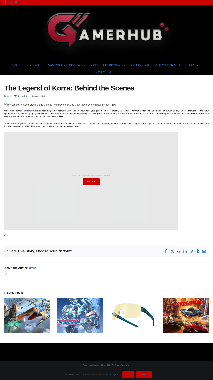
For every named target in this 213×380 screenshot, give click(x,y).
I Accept (91, 181)
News (28, 96)
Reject (144, 374)
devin (9, 96)
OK (128, 374)
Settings (113, 374)
